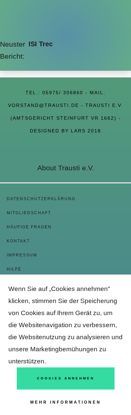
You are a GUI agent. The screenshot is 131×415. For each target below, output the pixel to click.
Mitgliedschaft (29, 213)
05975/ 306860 (62, 92)
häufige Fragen (29, 227)
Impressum (22, 255)
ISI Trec (41, 44)
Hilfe (14, 269)
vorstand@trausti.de (43, 105)
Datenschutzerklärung (41, 198)
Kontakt (18, 241)
